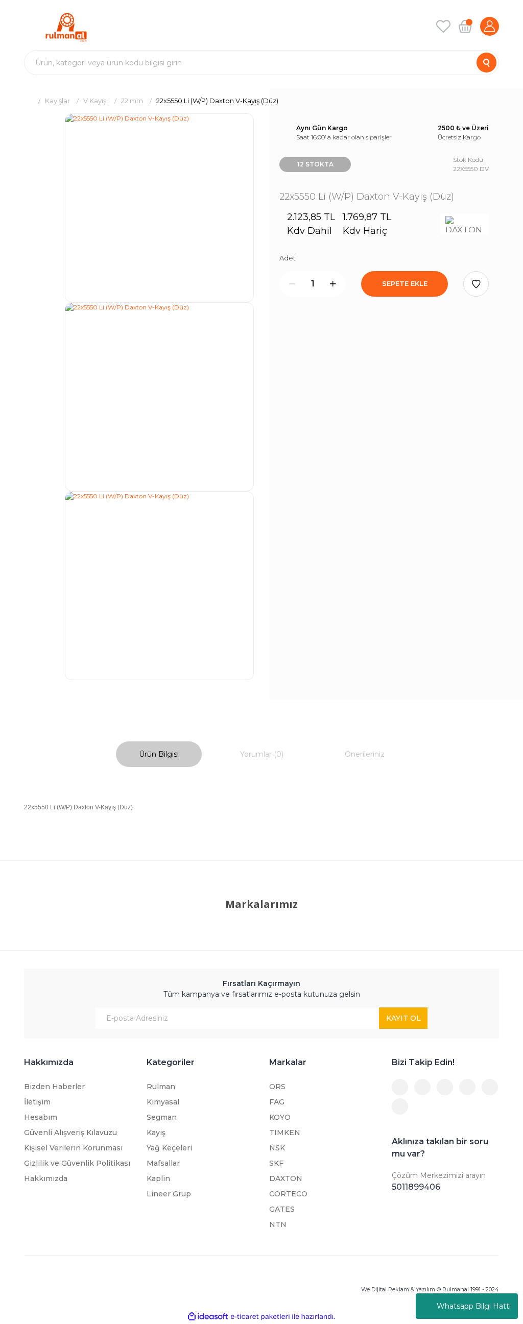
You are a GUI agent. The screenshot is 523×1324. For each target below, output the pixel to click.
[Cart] (465, 26)
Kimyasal (163, 1101)
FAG (276, 1101)
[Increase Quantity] (333, 284)
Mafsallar (163, 1163)
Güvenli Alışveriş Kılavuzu (70, 1132)
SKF (276, 1163)
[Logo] (66, 26)
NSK (277, 1147)
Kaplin (158, 1178)
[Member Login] (489, 26)
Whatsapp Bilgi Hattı (474, 1306)
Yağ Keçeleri (169, 1147)
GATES (282, 1209)
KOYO (280, 1117)
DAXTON (285, 1178)
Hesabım (40, 1117)
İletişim (37, 1101)
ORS (277, 1086)
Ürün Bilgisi (159, 754)
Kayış (156, 1132)
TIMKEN (284, 1132)
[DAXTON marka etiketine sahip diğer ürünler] (464, 224)
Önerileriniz (365, 754)
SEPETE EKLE (404, 283)
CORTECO (288, 1193)
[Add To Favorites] (476, 284)
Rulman (161, 1086)
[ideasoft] (207, 1316)
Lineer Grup (169, 1193)
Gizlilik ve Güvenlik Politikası (77, 1163)
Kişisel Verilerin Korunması (73, 1147)
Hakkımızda (45, 1178)
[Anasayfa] (28, 101)
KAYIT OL (403, 1018)
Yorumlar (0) (261, 754)
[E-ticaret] (260, 1316)
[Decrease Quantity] (292, 284)
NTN (278, 1224)
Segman (162, 1117)
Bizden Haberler (54, 1086)
